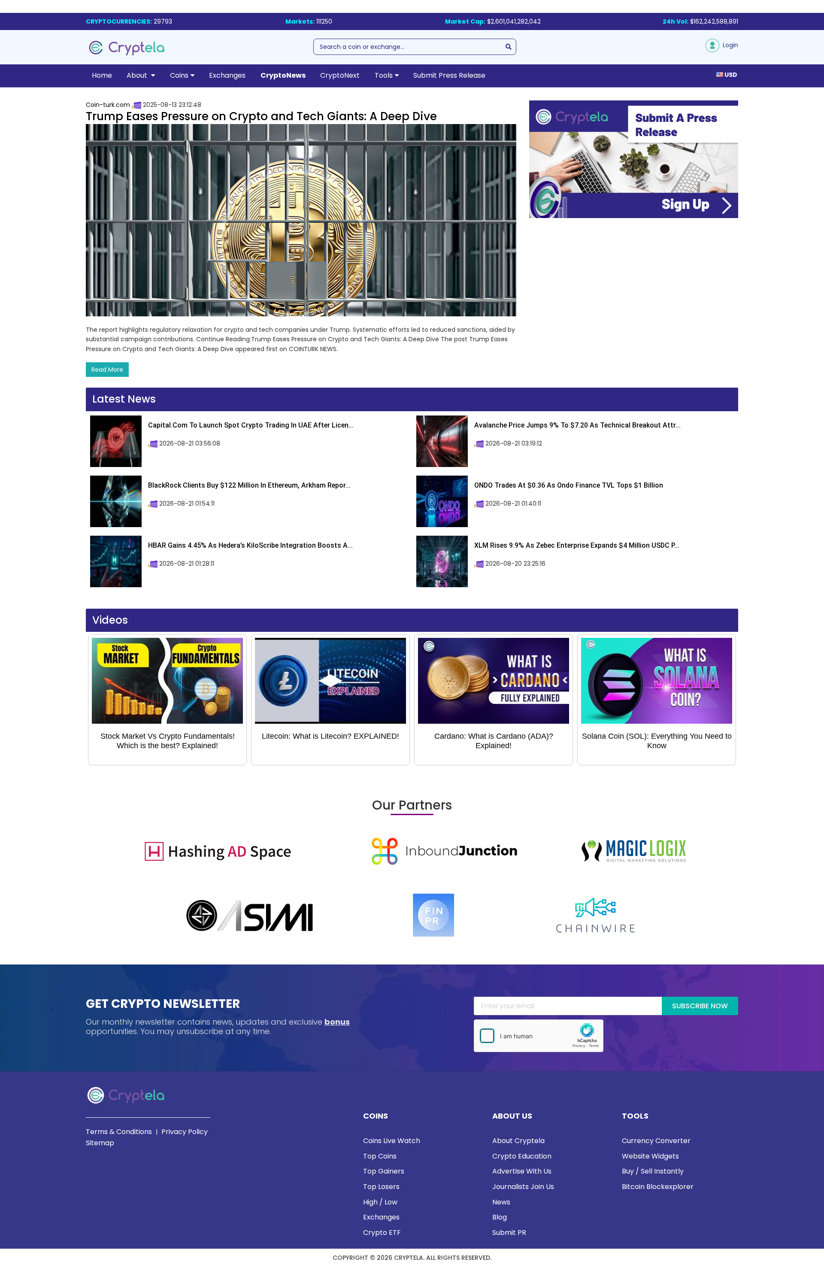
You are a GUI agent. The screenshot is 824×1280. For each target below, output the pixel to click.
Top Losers (381, 1187)
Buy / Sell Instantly (653, 1171)
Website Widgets (650, 1156)
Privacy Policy (184, 1132)
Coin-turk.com (108, 104)
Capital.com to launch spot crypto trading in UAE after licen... (251, 425)
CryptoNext (340, 75)
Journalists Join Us (523, 1187)
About (138, 75)
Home (102, 75)
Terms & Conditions (119, 1132)
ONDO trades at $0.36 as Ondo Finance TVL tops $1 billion (568, 485)
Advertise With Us (521, 1171)
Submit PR (509, 1233)
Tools (384, 75)
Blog (499, 1217)
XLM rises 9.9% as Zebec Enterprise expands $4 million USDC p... (576, 545)
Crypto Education (521, 1156)
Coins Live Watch (391, 1141)
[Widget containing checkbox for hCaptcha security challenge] (538, 1035)
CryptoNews (283, 75)
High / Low (380, 1202)
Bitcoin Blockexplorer (658, 1187)
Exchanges (227, 75)
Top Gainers (383, 1171)
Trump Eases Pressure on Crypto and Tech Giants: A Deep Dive (261, 116)
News (501, 1202)
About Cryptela (518, 1141)
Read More (107, 369)
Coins (179, 75)
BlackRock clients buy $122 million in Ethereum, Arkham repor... (249, 485)
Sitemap (100, 1143)
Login (728, 45)
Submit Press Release (449, 75)
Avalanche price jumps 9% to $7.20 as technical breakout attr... (577, 425)
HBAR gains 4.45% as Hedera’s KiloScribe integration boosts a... (250, 545)
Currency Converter (656, 1141)
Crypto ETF (382, 1233)
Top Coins (380, 1156)
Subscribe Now (700, 1006)
